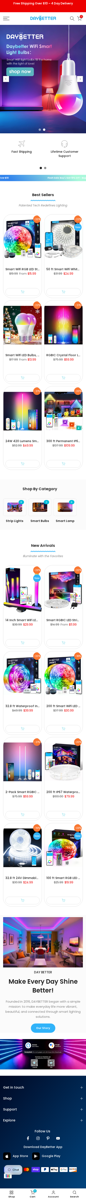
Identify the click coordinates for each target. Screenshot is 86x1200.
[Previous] (6, 79)
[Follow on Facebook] (28, 1138)
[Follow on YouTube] (58, 1138)
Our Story (43, 1028)
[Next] (80, 79)
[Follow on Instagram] (38, 1138)
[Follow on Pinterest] (48, 1138)
